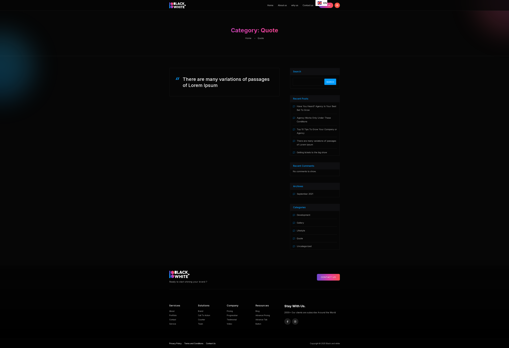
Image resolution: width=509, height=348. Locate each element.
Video (229, 324)
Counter (201, 319)
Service (172, 324)
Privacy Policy (175, 343)
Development (303, 215)
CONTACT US (328, 277)
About (171, 311)
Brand (200, 311)
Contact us (308, 5)
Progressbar (232, 315)
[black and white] (183, 5)
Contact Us (211, 343)
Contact (172, 319)
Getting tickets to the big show (312, 152)
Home (270, 5)
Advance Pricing (263, 315)
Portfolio (173, 315)
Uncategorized (304, 246)
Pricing (230, 311)
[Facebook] (287, 321)
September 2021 (305, 194)
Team (200, 324)
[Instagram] (295, 321)
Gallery (300, 222)
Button (258, 324)
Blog (258, 311)
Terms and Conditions (193, 343)
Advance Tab (261, 319)
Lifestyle (301, 230)
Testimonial (232, 319)
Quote (300, 238)
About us (282, 5)
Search (297, 71)
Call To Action (204, 315)
